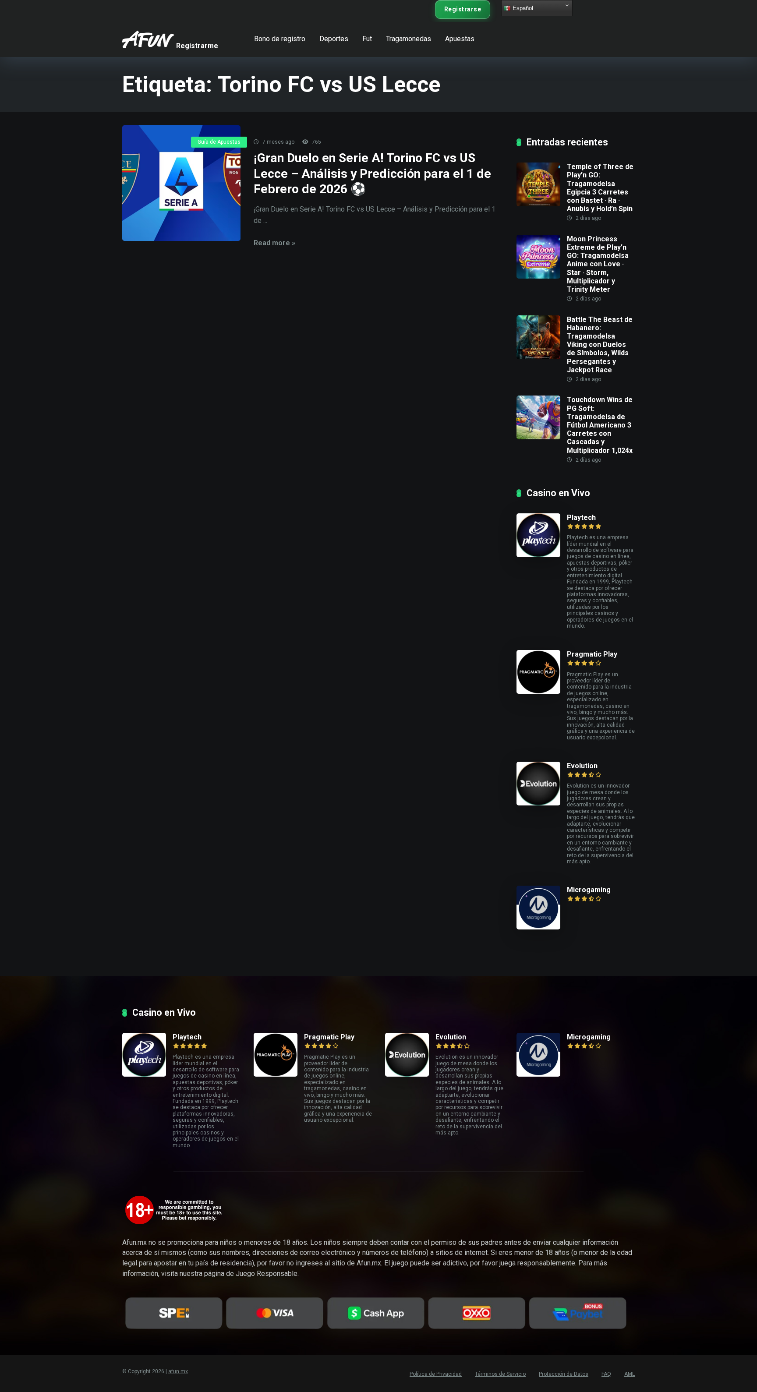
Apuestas (459, 39)
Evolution (582, 766)
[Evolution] (541, 784)
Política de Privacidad (436, 1374)
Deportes (333, 39)
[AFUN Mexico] (148, 36)
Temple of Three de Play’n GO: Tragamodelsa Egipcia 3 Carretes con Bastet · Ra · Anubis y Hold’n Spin (600, 188)
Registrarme (197, 44)
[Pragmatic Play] (541, 672)
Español (522, 8)
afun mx (178, 1371)
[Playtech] (541, 535)
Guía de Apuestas (219, 142)
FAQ (606, 1374)
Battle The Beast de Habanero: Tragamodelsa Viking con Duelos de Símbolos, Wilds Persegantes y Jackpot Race (600, 344)
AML (629, 1374)
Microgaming (589, 890)
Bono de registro (279, 39)
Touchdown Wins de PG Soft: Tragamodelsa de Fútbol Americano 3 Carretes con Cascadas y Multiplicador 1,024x (600, 425)
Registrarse (462, 9)
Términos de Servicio (500, 1374)
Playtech (581, 517)
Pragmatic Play (592, 654)
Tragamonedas (408, 39)
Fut (367, 39)
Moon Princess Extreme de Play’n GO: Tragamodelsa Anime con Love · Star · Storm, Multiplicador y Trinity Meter (598, 264)
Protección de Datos (563, 1374)
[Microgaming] (541, 907)
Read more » (274, 243)
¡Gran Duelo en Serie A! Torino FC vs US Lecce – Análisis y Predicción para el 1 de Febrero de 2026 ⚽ (372, 173)
